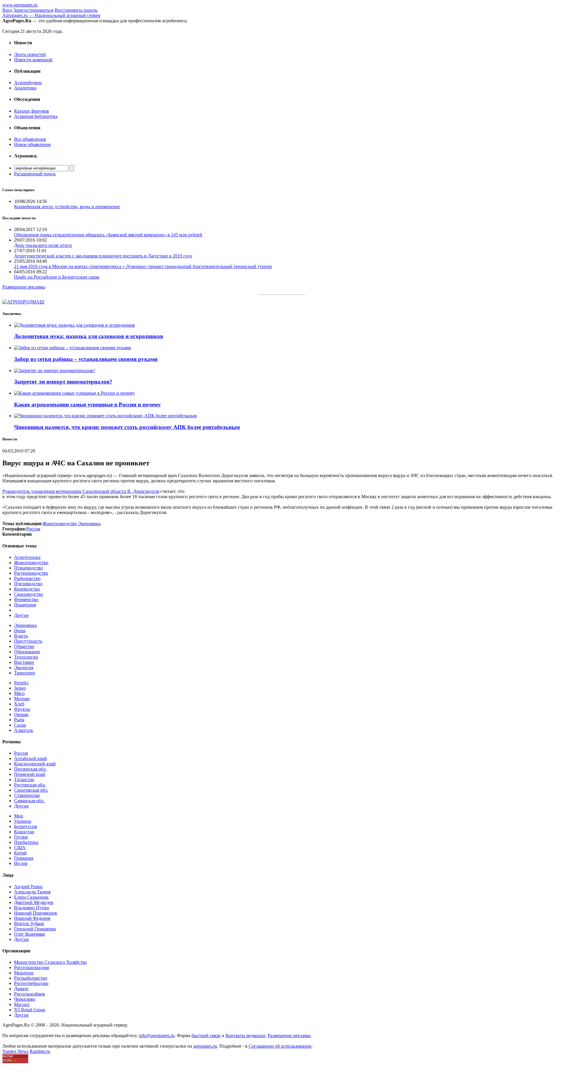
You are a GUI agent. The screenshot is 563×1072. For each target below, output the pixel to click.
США (20, 847)
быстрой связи (206, 1035)
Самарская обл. (29, 800)
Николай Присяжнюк (35, 912)
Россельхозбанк (29, 993)
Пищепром (25, 604)
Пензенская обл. (30, 768)
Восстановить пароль (76, 10)
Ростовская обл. (30, 784)
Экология (23, 667)
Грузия (21, 836)
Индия (20, 863)
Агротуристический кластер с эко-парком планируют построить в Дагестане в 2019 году (103, 255)
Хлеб (19, 703)
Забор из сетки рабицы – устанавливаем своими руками (85, 359)
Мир (18, 815)
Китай (20, 852)
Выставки (24, 662)
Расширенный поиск (35, 173)
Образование (27, 651)
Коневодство (27, 588)
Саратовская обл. (31, 790)
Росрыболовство (30, 978)
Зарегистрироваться (33, 10)
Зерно (20, 688)
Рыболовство (27, 578)
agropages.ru (205, 1046)
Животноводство (31, 562)
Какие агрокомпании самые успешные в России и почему (87, 404)
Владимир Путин (31, 907)
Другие (21, 615)
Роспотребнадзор (31, 983)
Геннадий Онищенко (35, 928)
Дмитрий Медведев (33, 902)
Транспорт (24, 672)
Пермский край (29, 774)
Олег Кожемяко (29, 934)
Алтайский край (30, 758)
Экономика (25, 625)
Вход (7, 10)
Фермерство (26, 599)
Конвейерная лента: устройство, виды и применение (67, 206)
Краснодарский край (35, 763)
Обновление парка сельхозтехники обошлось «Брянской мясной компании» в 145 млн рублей (108, 234)
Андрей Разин (28, 886)
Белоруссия (25, 826)
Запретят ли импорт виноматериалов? (63, 382)
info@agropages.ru (156, 1035)
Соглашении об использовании (280, 1046)
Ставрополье (27, 795)
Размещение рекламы (23, 286)
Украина (22, 821)
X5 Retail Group (29, 1009)
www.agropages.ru (20, 4)
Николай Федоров (32, 918)
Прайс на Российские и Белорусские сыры (56, 276)
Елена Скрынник (31, 897)
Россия (21, 753)
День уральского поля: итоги (43, 245)
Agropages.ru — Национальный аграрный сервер (51, 15)
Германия (23, 858)
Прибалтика (26, 842)
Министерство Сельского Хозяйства (50, 962)
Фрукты (22, 709)
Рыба (19, 719)
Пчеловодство (28, 583)
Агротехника (27, 557)
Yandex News (15, 1051)
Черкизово (24, 999)
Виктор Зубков (29, 923)
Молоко (22, 698)
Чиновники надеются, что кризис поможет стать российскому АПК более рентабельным (127, 427)
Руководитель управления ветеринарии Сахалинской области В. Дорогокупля (80, 491)
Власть (21, 635)
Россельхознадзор (31, 967)
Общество (24, 646)
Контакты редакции (245, 1035)
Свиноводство (28, 594)
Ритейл (21, 682)
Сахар (20, 724)
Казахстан (24, 831)
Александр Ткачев (32, 891)
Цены (20, 630)
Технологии (26, 656)
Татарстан (24, 779)
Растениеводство (31, 573)
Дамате (21, 988)
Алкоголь (23, 730)
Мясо (19, 693)
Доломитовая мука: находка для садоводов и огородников (88, 336)
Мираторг (24, 972)
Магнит (22, 1004)
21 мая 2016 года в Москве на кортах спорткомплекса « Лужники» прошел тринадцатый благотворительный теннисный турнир (143, 266)
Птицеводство (28, 567)
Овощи (21, 714)
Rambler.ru (40, 1051)
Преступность (28, 641)
